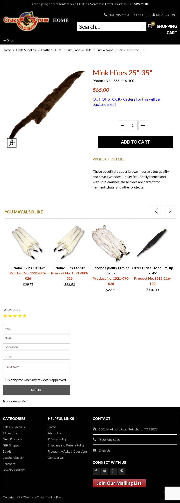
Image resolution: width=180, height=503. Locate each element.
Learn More (140, 4)
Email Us (104, 450)
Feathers (9, 464)
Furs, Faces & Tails (79, 50)
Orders (141, 15)
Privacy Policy (57, 439)
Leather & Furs (51, 50)
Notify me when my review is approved (37, 380)
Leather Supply (13, 457)
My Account (166, 15)
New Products (13, 439)
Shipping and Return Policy (66, 445)
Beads (7, 451)
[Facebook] (96, 471)
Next (170, 211)
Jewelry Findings (14, 470)
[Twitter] (104, 471)
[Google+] (113, 471)
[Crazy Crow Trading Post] (36, 21)
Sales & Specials (14, 427)
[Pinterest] (121, 471)
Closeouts (10, 433)
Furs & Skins (105, 50)
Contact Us (56, 457)
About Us (54, 433)
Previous (156, 211)
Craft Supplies (26, 50)
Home (7, 50)
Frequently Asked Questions (68, 451)
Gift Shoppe (11, 445)
